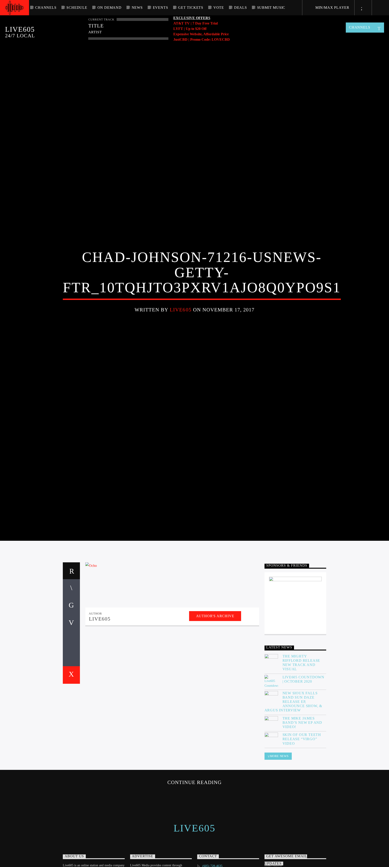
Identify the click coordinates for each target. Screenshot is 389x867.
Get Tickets (190, 7)
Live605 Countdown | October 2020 (304, 706)
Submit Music (271, 7)
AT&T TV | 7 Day (187, 23)
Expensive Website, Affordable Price (201, 34)
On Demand (109, 7)
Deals (240, 7)
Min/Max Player (331, 7)
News (137, 7)
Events (160, 7)
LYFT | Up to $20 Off (189, 29)
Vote (218, 7)
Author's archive (215, 643)
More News (279, 783)
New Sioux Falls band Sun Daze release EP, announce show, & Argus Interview (293, 728)
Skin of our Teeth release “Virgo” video (302, 766)
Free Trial (210, 23)
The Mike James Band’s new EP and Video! (302, 749)
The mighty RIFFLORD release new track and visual (301, 689)
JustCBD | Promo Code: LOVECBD (201, 39)
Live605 (181, 322)
